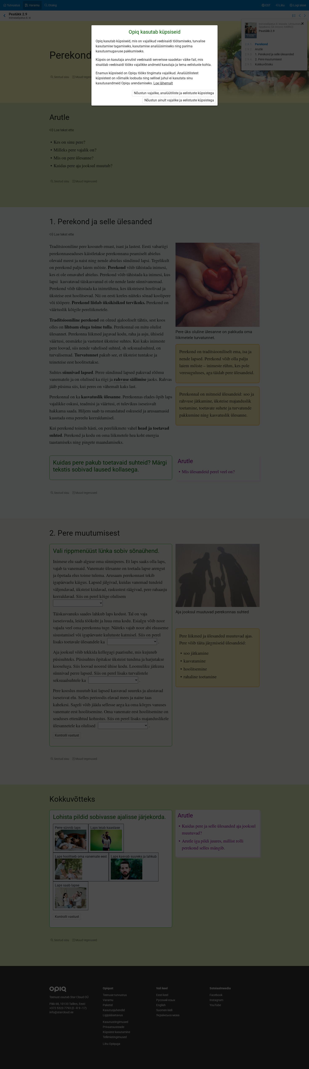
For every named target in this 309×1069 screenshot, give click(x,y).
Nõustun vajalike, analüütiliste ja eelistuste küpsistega (174, 93)
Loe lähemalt (163, 83)
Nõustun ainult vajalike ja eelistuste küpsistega (179, 100)
